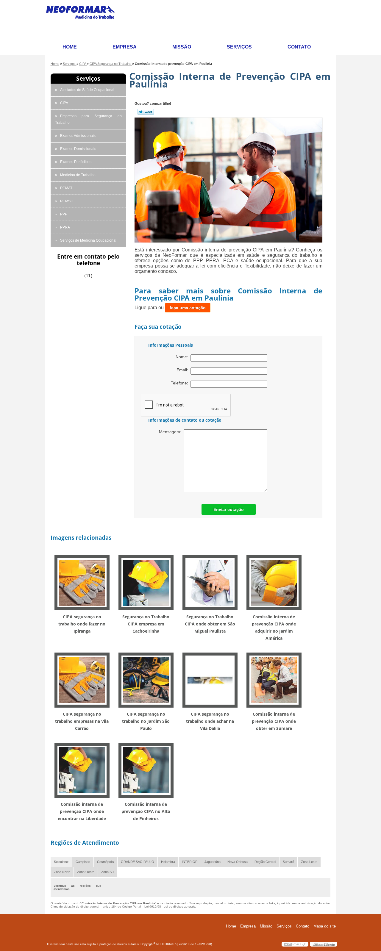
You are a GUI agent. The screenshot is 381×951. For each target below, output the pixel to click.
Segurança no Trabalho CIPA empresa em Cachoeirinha (145, 624)
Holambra (168, 862)
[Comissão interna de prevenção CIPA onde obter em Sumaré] (274, 679)
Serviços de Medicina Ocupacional (88, 240)
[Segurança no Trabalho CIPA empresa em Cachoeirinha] (146, 582)
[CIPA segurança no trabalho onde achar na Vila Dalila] (210, 679)
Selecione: (61, 862)
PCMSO (66, 201)
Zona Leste (309, 862)
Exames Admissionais (78, 136)
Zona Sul (107, 872)
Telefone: (180, 383)
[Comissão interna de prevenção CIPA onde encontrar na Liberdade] (82, 769)
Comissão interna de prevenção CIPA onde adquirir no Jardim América (274, 627)
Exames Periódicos (75, 162)
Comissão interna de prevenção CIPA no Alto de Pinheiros (145, 811)
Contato (299, 46)
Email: (183, 369)
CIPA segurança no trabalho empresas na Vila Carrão (82, 721)
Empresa (125, 46)
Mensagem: (171, 431)
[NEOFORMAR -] (84, 20)
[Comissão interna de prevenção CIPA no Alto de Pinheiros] (146, 769)
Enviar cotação (228, 509)
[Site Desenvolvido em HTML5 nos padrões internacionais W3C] (295, 944)
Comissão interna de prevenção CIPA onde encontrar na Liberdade (82, 811)
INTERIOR (190, 862)
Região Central (265, 862)
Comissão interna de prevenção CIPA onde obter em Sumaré (274, 721)
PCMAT (66, 188)
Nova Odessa (237, 862)
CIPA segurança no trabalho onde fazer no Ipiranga (81, 624)
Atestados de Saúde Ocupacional (87, 90)
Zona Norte (62, 872)
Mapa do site (324, 926)
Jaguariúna (212, 862)
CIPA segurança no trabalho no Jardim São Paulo (146, 721)
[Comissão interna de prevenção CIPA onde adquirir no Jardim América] (274, 582)
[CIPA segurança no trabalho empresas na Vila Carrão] (82, 679)
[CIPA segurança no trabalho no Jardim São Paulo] (146, 679)
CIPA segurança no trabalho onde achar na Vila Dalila (210, 721)
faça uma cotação (188, 307)
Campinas (83, 862)
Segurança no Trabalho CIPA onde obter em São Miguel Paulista (210, 624)
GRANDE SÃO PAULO (137, 862)
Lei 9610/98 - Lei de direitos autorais (169, 906)
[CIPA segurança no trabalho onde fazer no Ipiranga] (82, 582)
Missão (181, 46)
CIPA (64, 103)
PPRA (65, 227)
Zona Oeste (85, 872)
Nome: (183, 356)
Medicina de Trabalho (78, 175)
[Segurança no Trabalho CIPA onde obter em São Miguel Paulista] (210, 582)
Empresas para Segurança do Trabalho (88, 119)
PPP (63, 214)
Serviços (239, 46)
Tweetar (146, 112)
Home (70, 46)
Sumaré (288, 862)
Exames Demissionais (78, 149)
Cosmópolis (105, 862)
